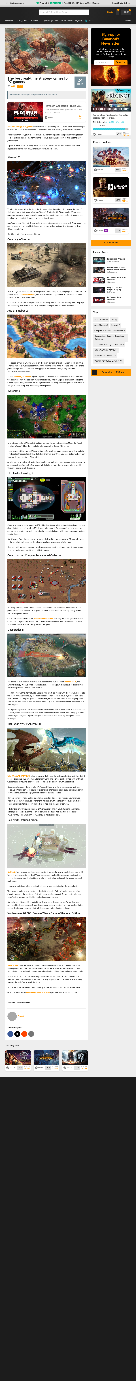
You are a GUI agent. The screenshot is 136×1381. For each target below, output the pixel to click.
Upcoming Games (50, 21)
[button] (14, 3)
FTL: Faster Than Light (103, 345)
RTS (96, 320)
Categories (22, 21)
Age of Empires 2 (101, 325)
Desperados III (119, 331)
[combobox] (71, 12)
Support (127, 21)
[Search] (86, 12)
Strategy (114, 320)
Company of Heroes (102, 331)
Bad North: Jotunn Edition (105, 356)
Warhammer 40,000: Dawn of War (108, 361)
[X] (17, 1034)
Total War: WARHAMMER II (18, 776)
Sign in (110, 12)
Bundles (34, 21)
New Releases (67, 21)
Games (19, 86)
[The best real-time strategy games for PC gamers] (24, 1034)
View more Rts (111, 243)
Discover (9, 21)
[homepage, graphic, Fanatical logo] (20, 12)
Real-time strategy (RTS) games (20, 127)
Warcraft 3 (119, 345)
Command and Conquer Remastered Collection (109, 337)
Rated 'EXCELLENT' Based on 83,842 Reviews (81, 3)
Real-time (104, 320)
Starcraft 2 (115, 325)
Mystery (78, 21)
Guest (13, 86)
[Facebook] (10, 1034)
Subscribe (120, 62)
